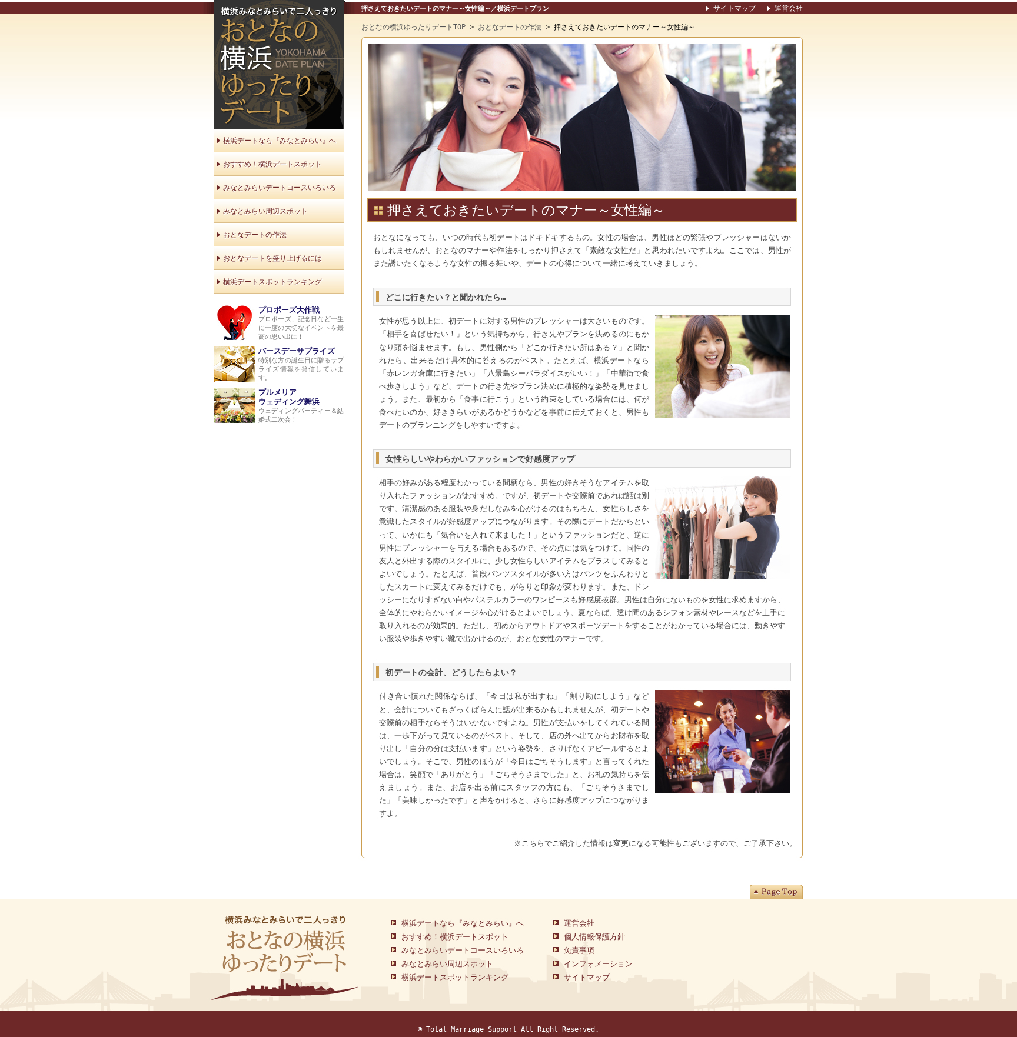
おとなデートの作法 (509, 27)
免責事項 (579, 950)
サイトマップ (734, 8)
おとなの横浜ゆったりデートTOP (413, 27)
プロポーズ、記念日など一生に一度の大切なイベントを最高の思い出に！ (301, 323)
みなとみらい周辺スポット (265, 211)
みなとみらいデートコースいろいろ (279, 188)
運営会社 (789, 8)
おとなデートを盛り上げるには (272, 258)
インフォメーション (598, 963)
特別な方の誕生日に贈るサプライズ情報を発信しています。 (301, 364)
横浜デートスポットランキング (272, 282)
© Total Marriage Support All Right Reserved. (508, 1029)
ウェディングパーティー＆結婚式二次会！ (301, 406)
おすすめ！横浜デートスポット (272, 164)
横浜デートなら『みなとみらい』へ (279, 140)
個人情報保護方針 (594, 936)
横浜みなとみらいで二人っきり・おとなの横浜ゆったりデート (278, 64)
